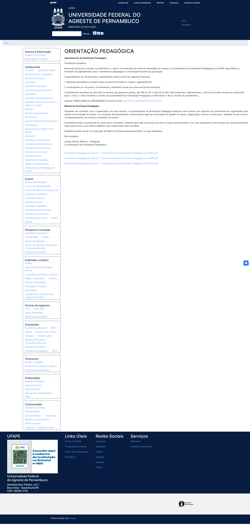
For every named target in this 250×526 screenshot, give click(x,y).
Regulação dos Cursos (36, 218)
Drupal (73, 518)
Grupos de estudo (34, 202)
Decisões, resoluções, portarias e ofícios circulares (41, 104)
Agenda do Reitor (46, 70)
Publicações (31, 290)
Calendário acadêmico (36, 206)
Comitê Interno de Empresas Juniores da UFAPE (39, 296)
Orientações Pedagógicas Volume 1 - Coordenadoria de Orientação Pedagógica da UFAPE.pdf (111, 153)
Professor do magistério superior (41, 366)
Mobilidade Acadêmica (36, 316)
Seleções (186, 24)
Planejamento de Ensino (37, 214)
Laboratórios (31, 125)
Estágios (29, 336)
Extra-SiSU (39, 308)
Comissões (30, 94)
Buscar (86, 33)
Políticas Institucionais (36, 152)
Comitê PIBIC (31, 237)
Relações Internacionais (36, 160)
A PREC (29, 263)
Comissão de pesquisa (36, 233)
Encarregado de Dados (36, 59)
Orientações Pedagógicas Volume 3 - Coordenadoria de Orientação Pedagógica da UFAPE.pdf (111, 163)
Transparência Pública (76, 446)
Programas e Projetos (35, 286)
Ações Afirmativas (34, 312)
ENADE (28, 222)
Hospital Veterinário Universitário (41, 121)
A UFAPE (29, 70)
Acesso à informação (142, 3)
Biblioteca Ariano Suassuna (38, 74)
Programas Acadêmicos (36, 194)
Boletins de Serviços (35, 78)
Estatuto (29, 109)
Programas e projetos (35, 252)
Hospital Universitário (141, 446)
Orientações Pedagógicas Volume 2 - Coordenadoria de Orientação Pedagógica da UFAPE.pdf (111, 158)
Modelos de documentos (37, 419)
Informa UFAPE (32, 411)
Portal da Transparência (77, 451)
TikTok (99, 467)
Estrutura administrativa (37, 113)
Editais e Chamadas (35, 278)
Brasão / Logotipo (34, 362)
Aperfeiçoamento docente (38, 210)
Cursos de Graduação (35, 182)
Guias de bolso (32, 389)
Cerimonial (30, 82)
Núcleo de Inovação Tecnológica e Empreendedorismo (41, 246)
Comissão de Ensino (35, 198)
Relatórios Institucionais (36, 163)
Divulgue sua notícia (35, 407)
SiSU (27, 308)
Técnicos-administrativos (37, 370)
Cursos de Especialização (37, 186)
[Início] (58, 19)
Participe (160, 3)
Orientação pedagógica (36, 351)
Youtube (100, 457)
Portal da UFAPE (73, 441)
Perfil (55, 351)
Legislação (174, 3)
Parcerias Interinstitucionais (38, 144)
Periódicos (70, 457)
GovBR (53, 2)
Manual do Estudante (35, 346)
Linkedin (100, 462)
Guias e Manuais (33, 415)
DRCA (54, 328)
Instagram (100, 446)
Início (184, 20)
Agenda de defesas (34, 381)
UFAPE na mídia (33, 423)
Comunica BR (123, 3)
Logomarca (50, 415)
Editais (54, 218)
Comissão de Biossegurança (39, 98)
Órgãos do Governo (192, 3)
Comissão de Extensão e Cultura (41, 274)
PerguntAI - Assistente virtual (39, 427)
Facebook (100, 441)
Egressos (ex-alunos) (46, 331)
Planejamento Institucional (38, 148)
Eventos (53, 278)
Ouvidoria (30, 136)
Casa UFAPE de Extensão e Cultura (38, 269)
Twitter (99, 451)
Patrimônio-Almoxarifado (37, 140)
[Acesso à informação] (186, 504)
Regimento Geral (33, 156)
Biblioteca (135, 441)
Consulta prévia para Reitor (38, 90)
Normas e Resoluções (35, 282)
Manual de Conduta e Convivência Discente (35, 341)
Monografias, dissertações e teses (39, 395)
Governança (31, 117)
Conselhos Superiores (35, 86)
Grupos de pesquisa (35, 241)
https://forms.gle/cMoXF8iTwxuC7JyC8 (142, 100)
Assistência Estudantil (35, 328)
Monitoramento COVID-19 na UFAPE (39, 130)
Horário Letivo (45, 336)
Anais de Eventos (33, 385)
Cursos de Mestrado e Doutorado (41, 190)
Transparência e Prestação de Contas (39, 169)
